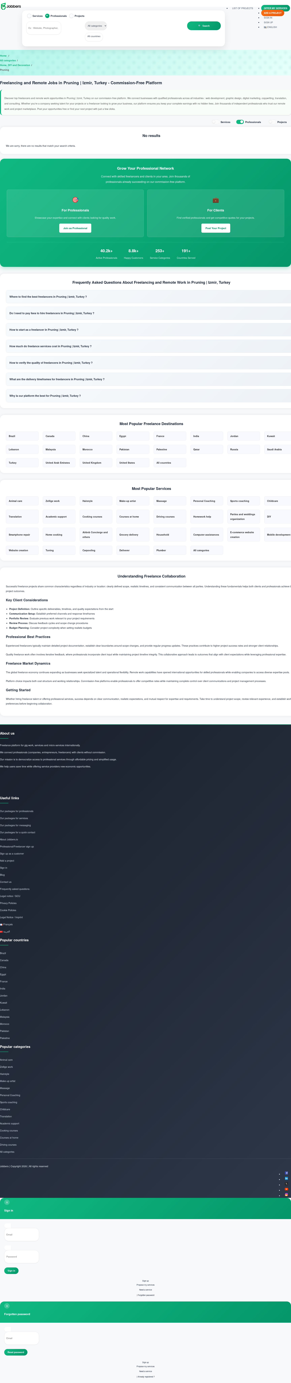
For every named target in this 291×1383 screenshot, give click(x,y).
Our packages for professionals (16, 811)
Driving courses (8, 1144)
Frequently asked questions (14, 889)
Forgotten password (146, 1295)
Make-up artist (7, 1081)
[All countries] (94, 36)
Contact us (5, 881)
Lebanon (4, 1009)
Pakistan (4, 1031)
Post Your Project (215, 228)
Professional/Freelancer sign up (17, 846)
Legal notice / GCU (10, 896)
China (3, 967)
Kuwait (3, 1002)
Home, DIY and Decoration (15, 65)
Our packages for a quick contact (17, 832)
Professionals (59, 16)
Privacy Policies (8, 903)
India (2, 988)
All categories (8, 60)
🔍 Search (204, 26)
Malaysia (4, 1016)
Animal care (6, 1059)
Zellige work (6, 1066)
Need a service (145, 1289)
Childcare (5, 1109)
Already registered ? (146, 1376)
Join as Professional (75, 228)
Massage (5, 1088)
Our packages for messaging (15, 825)
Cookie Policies (8, 910)
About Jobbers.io (9, 839)
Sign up (145, 1280)
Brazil (3, 953)
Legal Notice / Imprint (11, 917)
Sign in (268, 17)
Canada (4, 960)
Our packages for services (14, 818)
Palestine (5, 1038)
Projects (79, 16)
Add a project (273, 12)
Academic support (9, 1123)
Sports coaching (8, 1102)
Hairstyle (4, 1074)
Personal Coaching (10, 1095)
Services (38, 16)
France (4, 981)
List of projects (242, 8)
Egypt (3, 974)
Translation (6, 1116)
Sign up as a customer (12, 853)
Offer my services (275, 8)
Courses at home (9, 1137)
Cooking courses (9, 1130)
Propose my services (146, 1284)
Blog (2, 874)
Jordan (3, 995)
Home (3, 55)
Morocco (4, 1023)
